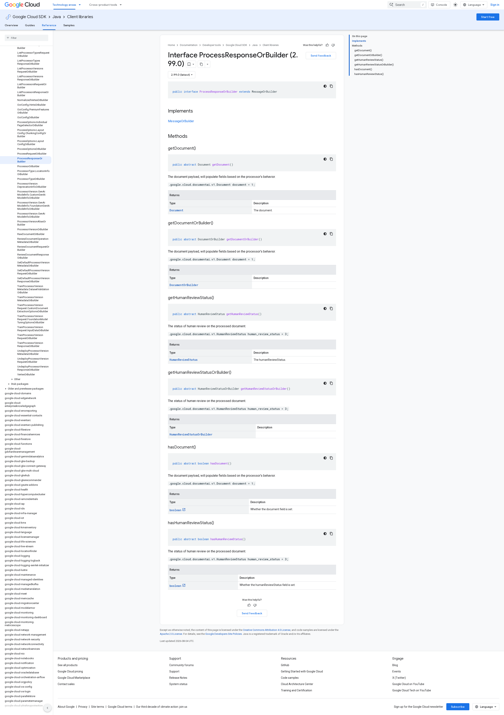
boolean (175, 510)
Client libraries (80, 16)
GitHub (285, 665)
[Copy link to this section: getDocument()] (200, 148)
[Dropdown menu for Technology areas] (81, 4)
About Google (66, 706)
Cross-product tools (103, 5)
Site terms (97, 706)
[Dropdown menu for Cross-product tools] (122, 4)
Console (441, 5)
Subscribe (458, 706)
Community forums (181, 665)
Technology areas (64, 5)
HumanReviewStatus (183, 360)
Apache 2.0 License (171, 633)
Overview (11, 25)
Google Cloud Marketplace (74, 677)
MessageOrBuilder (181, 121)
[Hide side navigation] (47, 708)
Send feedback (321, 55)
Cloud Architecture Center (297, 684)
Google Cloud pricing (70, 671)
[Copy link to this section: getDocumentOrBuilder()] (217, 223)
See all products (68, 665)
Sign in (494, 4)
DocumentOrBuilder (184, 285)
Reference (49, 25)
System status (178, 684)
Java (57, 16)
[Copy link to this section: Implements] (197, 111)
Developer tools (212, 45)
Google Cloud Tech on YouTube (411, 690)
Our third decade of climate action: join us (161, 706)
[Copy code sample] (331, 86)
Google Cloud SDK (29, 16)
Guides (30, 25)
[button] (25, 379)
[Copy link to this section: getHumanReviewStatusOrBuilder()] (235, 372)
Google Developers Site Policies (223, 633)
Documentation (188, 45)
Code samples (290, 677)
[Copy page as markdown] (201, 64)
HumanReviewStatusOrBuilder (191, 434)
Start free (488, 17)
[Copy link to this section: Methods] (192, 136)
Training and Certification (296, 690)
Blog (395, 665)
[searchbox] (26, 38)
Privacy (82, 706)
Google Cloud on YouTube (408, 684)
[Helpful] (327, 45)
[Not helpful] (333, 45)
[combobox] (407, 4)
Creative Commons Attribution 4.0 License (266, 629)
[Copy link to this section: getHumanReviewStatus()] (218, 298)
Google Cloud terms (120, 706)
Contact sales (66, 684)
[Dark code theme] (325, 86)
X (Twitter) (399, 677)
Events (396, 671)
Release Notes (178, 677)
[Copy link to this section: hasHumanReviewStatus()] (218, 523)
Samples (69, 25)
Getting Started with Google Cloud (302, 671)
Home (171, 45)
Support (174, 671)
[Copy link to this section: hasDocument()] (200, 447)
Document (176, 210)
